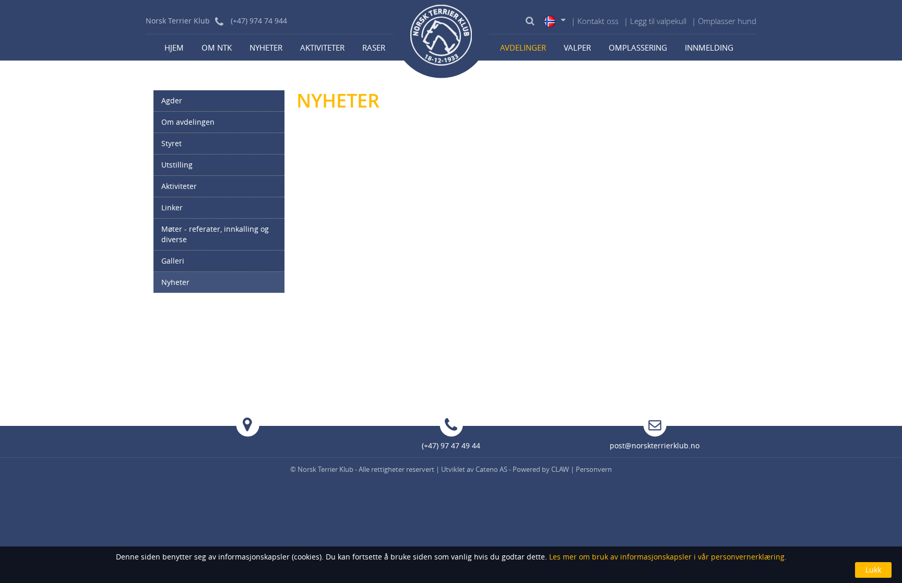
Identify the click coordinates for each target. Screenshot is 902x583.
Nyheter (266, 47)
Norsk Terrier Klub (326, 469)
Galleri (172, 261)
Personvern (594, 469)
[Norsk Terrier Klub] (441, 39)
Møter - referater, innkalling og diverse (215, 234)
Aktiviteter (322, 47)
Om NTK (216, 47)
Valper (577, 47)
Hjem (174, 47)
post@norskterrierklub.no (654, 445)
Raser (373, 47)
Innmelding (709, 47)
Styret (171, 143)
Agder (171, 100)
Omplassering (638, 47)
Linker (172, 207)
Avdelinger (523, 47)
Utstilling (177, 165)
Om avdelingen (188, 122)
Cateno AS (491, 469)
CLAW (560, 469)
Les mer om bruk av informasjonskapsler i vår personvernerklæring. (667, 557)
